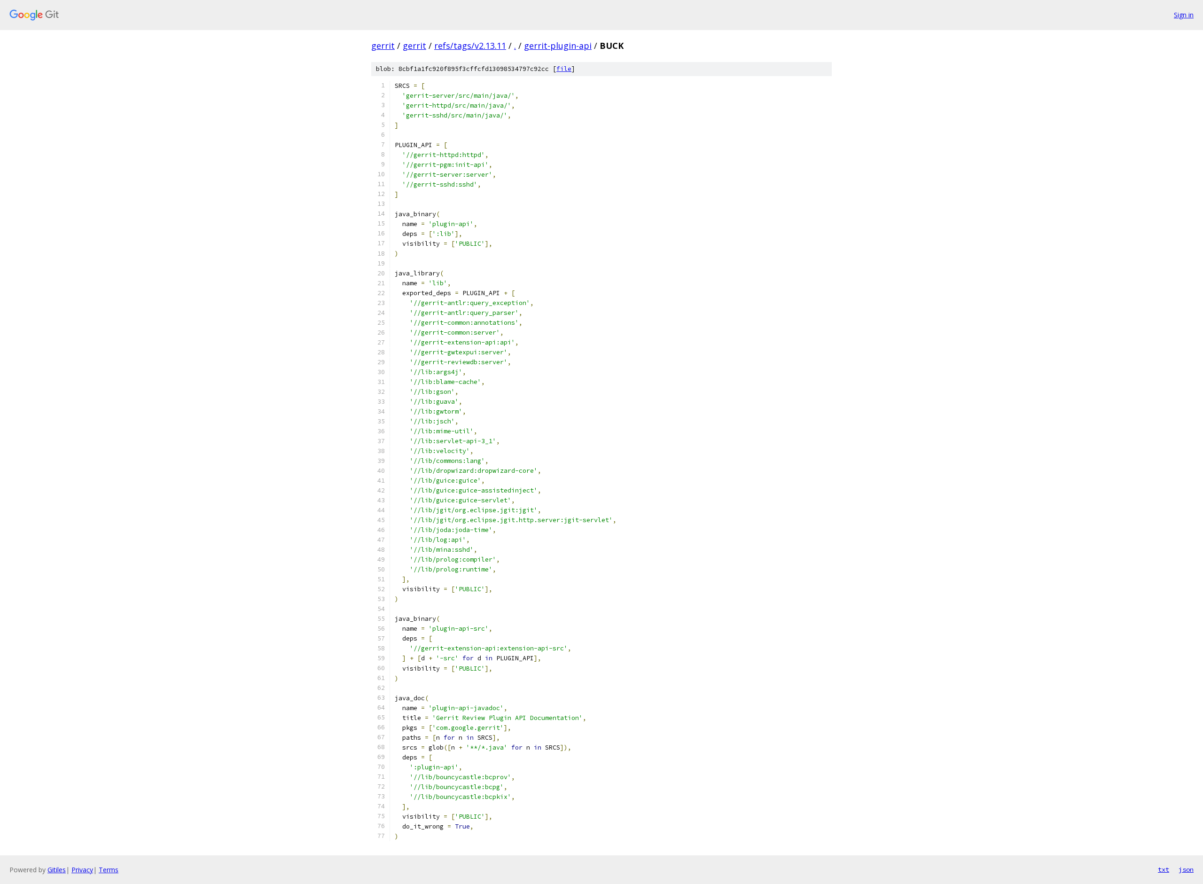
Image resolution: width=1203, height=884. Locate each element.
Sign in (1184, 14)
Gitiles (56, 869)
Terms (108, 869)
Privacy (82, 869)
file (563, 69)
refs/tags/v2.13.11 (470, 45)
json (1186, 869)
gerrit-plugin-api (558, 45)
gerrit (383, 45)
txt (1163, 869)
